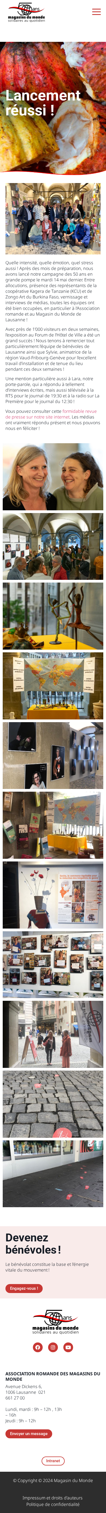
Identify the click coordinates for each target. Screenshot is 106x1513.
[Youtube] (68, 1347)
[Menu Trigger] (96, 11)
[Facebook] (38, 1347)
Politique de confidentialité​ (53, 1504)
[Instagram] (53, 1347)
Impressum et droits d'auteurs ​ (53, 1498)
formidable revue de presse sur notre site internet (51, 414)
